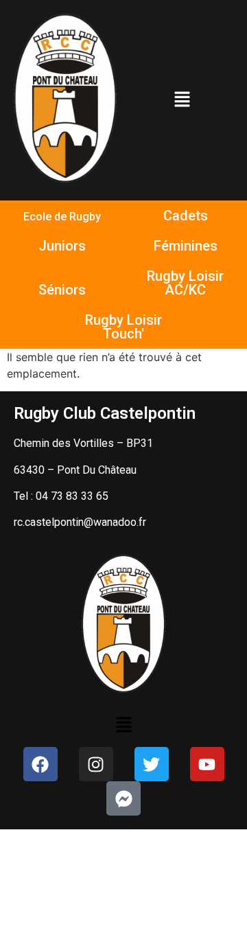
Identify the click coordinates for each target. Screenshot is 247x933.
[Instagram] (96, 764)
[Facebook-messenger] (123, 798)
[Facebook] (40, 764)
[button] (182, 100)
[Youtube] (207, 764)
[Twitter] (151, 764)
